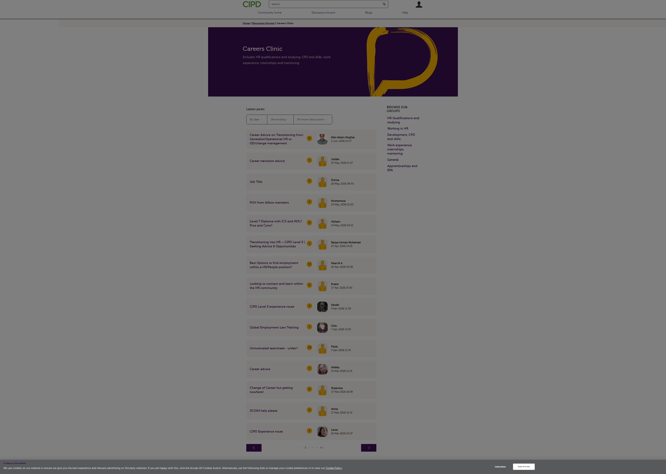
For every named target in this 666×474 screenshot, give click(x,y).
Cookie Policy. (334, 468)
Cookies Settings (500, 466)
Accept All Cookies (524, 466)
